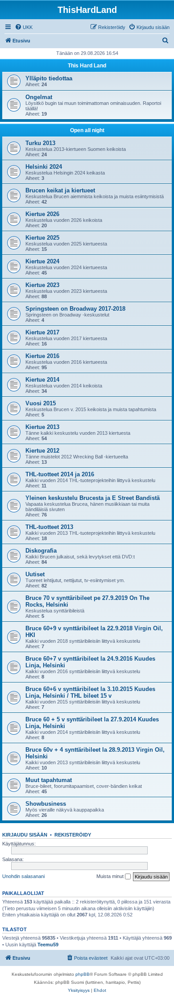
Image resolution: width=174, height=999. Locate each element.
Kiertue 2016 (42, 356)
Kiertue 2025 (42, 237)
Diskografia (41, 550)
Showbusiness (45, 803)
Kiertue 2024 (42, 261)
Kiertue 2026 (42, 214)
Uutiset (35, 574)
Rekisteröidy (72, 834)
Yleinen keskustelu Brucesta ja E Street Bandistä (92, 498)
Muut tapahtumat (48, 780)
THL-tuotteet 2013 (49, 527)
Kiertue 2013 (42, 427)
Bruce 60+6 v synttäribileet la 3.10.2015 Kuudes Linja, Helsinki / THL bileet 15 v (90, 692)
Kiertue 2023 (42, 285)
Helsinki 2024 (43, 166)
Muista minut (110, 876)
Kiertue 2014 (42, 379)
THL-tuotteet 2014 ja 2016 (59, 474)
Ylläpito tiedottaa (48, 78)
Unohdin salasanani (23, 876)
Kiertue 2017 (42, 332)
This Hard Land (87, 65)
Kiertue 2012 (42, 450)
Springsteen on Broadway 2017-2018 (75, 308)
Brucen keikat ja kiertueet (60, 190)
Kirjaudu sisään (24, 834)
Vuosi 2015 (40, 403)
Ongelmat (38, 97)
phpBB (82, 974)
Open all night (87, 130)
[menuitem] (24, 27)
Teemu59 (47, 944)
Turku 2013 (40, 143)
